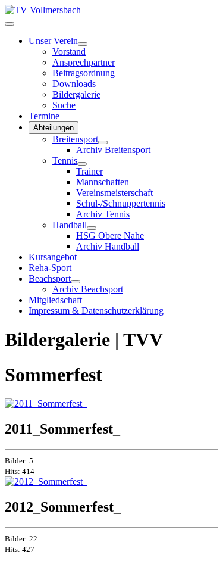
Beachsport (50, 278)
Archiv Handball (107, 246)
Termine (44, 116)
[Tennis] (82, 164)
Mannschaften (102, 182)
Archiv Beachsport (87, 289)
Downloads (74, 84)
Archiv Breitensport (113, 150)
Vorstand (69, 51)
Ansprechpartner (83, 62)
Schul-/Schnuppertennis (120, 203)
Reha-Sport (50, 268)
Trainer (89, 171)
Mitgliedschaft (55, 300)
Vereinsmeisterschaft (114, 193)
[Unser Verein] (82, 44)
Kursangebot (53, 257)
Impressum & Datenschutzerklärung (96, 311)
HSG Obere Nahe (110, 235)
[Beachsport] (75, 281)
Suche (64, 105)
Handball (69, 225)
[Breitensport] (103, 142)
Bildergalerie (76, 94)
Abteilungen (53, 127)
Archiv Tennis (103, 214)
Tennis (64, 160)
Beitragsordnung (83, 73)
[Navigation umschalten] (9, 24)
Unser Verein (53, 41)
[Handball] (91, 228)
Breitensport (75, 139)
